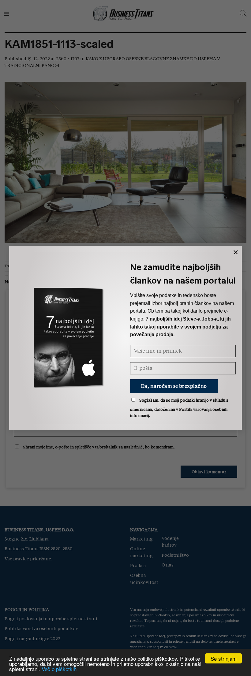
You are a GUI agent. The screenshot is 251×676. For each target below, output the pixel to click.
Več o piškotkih (59, 669)
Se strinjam (224, 658)
